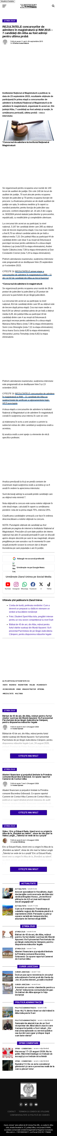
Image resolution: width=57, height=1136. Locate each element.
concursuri (9, 689)
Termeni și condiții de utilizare (34, 1112)
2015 (5, 685)
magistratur (29, 689)
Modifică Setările (7, 1)
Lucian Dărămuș (19, 842)
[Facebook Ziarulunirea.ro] (21, 1104)
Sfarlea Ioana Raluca (21, 43)
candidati (42, 685)
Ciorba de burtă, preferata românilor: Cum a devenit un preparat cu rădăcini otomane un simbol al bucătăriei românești (29, 608)
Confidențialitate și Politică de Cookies (30, 1115)
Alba (32, 685)
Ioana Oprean (18, 729)
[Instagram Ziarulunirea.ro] (31, 1104)
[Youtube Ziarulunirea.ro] (36, 1104)
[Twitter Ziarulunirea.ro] (26, 1104)
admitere (23, 685)
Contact (12, 1112)
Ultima (19, 694)
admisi (13, 685)
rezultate (9, 694)
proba (41, 689)
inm (19, 689)
